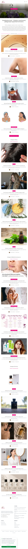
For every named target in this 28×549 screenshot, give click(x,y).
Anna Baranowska (3, 523)
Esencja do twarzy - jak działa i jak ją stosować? (20, 507)
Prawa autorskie (7, 531)
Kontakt (16, 531)
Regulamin (3, 531)
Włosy (14, 246)
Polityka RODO (19, 531)
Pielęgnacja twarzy (16, 527)
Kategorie (15, 520)
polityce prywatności (11, 543)
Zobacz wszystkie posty (14, 141)
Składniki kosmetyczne (14, 49)
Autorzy (2, 520)
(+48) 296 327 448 (4, 515)
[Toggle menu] (26, 1)
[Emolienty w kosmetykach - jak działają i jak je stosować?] (14, 43)
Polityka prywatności (12, 531)
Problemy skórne (14, 76)
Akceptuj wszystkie (8, 546)
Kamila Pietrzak (3, 522)
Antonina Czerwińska (3, 524)
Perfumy (14, 101)
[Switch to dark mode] (24, 1)
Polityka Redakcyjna (24, 531)
